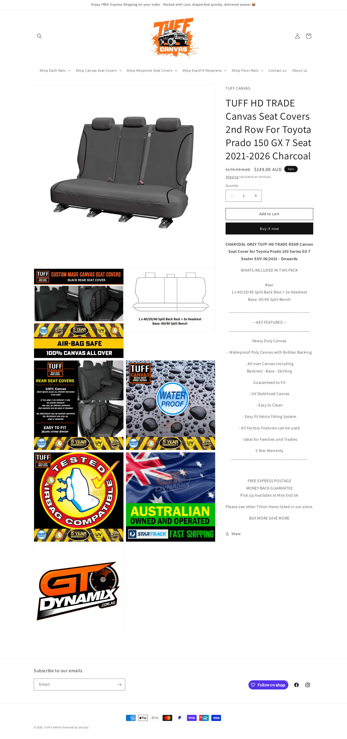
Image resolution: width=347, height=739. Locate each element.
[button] (39, 36)
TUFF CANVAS (53, 727)
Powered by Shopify (75, 727)
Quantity (232, 185)
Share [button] (236, 533)
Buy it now (269, 228)
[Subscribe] (119, 684)
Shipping (232, 176)
